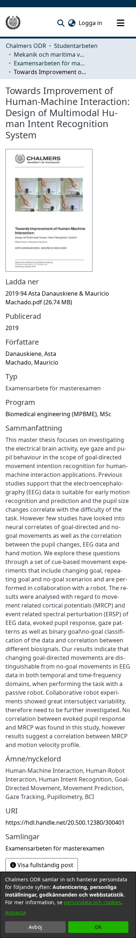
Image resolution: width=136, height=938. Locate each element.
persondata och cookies (92, 902)
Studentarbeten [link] (76, 46)
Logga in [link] (91, 23)
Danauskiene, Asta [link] (30, 354)
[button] (60, 23)
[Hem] (13, 23)
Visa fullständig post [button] (44, 865)
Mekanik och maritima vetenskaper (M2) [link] (50, 54)
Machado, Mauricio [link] (31, 362)
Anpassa (15, 912)
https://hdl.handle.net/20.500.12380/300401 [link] (65, 823)
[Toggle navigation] (120, 23)
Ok (98, 926)
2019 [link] (11, 328)
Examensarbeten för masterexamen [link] (50, 63)
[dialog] (68, 905)
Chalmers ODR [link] (26, 46)
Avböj (35, 926)
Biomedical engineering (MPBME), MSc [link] (58, 414)
